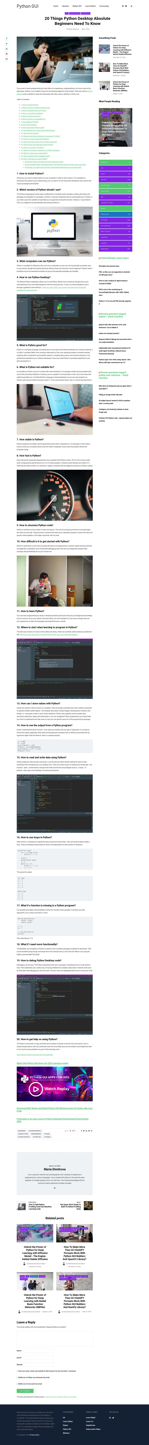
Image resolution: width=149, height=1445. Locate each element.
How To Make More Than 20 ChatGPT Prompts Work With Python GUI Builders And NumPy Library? (74, 1301)
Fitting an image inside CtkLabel (110, 395)
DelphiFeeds (90, 1425)
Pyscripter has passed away (109, 266)
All (64, 1418)
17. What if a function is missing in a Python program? (40, 150)
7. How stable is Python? (29, 122)
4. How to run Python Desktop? (32, 113)
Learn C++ (90, 1421)
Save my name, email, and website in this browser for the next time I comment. (47, 1371)
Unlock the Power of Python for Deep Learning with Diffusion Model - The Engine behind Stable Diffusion (35, 1253)
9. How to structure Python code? (32, 128)
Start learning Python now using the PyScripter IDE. (35, 1055)
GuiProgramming (35, 1130)
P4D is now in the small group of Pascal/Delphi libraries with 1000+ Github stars (114, 292)
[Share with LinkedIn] (7, 49)
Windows (24, 1231)
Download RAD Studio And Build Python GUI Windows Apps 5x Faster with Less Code (55, 165)
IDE (67, 13)
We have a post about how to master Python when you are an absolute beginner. (49, 635)
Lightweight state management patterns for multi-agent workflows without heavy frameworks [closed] (115, 351)
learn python (23, 1133)
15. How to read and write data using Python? (37, 145)
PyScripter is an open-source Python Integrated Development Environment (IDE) (53, 167)
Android (115, 162)
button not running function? (109, 333)
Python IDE (77, 6)
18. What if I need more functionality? (34, 153)
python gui (37, 1136)
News (115, 208)
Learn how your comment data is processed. (61, 1397)
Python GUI (28, 6)
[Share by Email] (7, 59)
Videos (115, 243)
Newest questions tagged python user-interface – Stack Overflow (113, 375)
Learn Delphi (90, 1418)
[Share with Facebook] (7, 39)
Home (55, 6)
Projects (34, 1228)
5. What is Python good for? (31, 116)
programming (36, 1133)
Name (19, 1351)
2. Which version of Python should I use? (35, 108)
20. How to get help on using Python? (34, 159)
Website (20, 1365)
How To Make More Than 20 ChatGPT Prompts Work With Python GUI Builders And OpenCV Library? (74, 1253)
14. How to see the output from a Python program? (39, 142)
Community (104, 6)
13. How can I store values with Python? (35, 139)
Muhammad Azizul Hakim (37, 1263)
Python (42, 1228)
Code (22, 1228)
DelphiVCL (115, 191)
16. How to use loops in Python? (32, 148)
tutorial (47, 1136)
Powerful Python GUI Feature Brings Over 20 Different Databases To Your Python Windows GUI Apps (114, 128)
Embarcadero (34, 1435)
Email (19, 1358)
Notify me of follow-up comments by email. (34, 1377)
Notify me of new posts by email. (30, 1384)
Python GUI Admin (113, 139)
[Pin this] (7, 54)
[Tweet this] (7, 44)
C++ (104, 112)
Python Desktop (24, 1136)
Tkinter (73, 1231)
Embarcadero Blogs (93, 1429)
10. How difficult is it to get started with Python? (38, 130)
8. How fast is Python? (29, 125)
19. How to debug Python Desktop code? (35, 156)
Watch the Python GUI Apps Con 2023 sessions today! (44, 162)
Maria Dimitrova (74, 29)
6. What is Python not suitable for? (33, 119)
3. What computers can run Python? (33, 111)
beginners (22, 1130)
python (47, 1133)
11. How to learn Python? (30, 133)
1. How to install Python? (30, 105)
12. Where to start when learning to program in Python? (40, 136)
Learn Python (90, 6)
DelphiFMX (115, 185)
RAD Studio (115, 231)
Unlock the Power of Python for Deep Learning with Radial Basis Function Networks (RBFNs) (35, 1301)
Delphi (109, 112)
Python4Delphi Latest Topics (115, 258)
